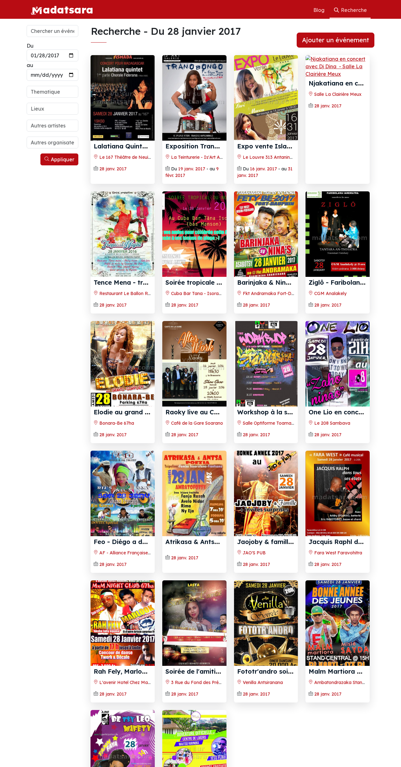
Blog (319, 10)
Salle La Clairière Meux (337, 94)
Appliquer (61, 159)
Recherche (353, 10)
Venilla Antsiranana (262, 682)
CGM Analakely (329, 293)
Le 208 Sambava (331, 423)
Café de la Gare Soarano (196, 423)
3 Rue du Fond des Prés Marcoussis (208, 682)
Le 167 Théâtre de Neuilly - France (135, 157)
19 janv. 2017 (191, 169)
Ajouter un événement (335, 40)
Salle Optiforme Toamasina (271, 423)
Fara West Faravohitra (337, 553)
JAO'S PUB (254, 553)
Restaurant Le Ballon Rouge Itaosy (136, 293)
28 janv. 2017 (113, 169)
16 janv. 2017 (263, 169)
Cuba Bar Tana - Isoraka (197, 293)
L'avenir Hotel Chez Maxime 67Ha (134, 682)
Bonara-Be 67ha (116, 423)
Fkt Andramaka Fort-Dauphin (273, 293)
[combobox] (52, 92)
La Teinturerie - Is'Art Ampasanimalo (209, 157)
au (30, 65)
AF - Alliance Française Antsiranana (136, 553)
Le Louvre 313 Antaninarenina (273, 157)
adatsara (68, 9)
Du (30, 46)
